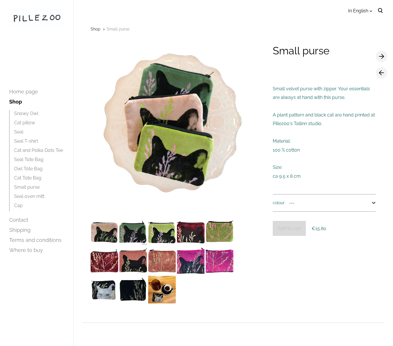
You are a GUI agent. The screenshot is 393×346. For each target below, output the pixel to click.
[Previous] (381, 73)
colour (279, 202)
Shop (15, 102)
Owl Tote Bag (28, 168)
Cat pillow (24, 122)
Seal (18, 132)
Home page (23, 92)
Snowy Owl (26, 113)
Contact (18, 220)
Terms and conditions (35, 240)
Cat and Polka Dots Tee (38, 150)
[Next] (381, 56)
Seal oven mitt (29, 196)
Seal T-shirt (26, 141)
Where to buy (26, 250)
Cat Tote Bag (27, 178)
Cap (18, 205)
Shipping (19, 230)
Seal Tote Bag (28, 159)
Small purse (27, 187)
